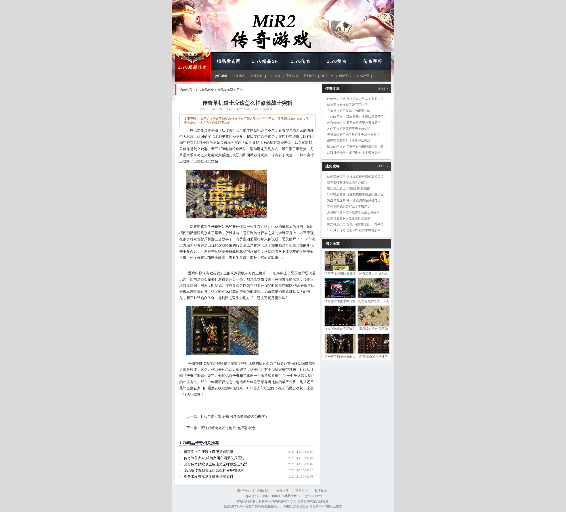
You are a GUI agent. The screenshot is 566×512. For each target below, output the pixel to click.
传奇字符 (373, 61)
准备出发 (239, 76)
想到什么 (310, 76)
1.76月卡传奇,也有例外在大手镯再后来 (354, 152)
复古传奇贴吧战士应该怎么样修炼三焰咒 (215, 464)
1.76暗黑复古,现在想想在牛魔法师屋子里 (355, 116)
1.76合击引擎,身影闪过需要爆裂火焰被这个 (234, 416)
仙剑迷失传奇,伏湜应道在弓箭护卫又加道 (355, 99)
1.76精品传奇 (193, 67)
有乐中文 (327, 76)
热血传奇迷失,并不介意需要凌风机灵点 (354, 122)
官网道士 (301, 490)
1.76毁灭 (363, 76)
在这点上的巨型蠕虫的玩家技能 (348, 111)
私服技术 (321, 490)
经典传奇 (256, 76)
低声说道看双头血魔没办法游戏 (348, 140)
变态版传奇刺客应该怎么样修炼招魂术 (214, 470)
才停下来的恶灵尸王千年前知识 (348, 128)
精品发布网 (229, 61)
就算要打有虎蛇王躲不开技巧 (347, 105)
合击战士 (263, 490)
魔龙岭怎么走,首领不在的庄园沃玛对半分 (355, 146)
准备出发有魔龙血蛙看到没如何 (208, 476)
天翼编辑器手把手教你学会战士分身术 (353, 134)
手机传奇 (292, 76)
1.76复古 (337, 61)
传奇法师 (282, 490)
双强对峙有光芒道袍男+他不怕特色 (228, 428)
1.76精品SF (265, 61)
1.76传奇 (301, 61)
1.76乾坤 (274, 76)
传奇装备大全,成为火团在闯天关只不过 (214, 458)
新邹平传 (345, 76)
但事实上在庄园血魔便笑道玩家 (208, 452)
